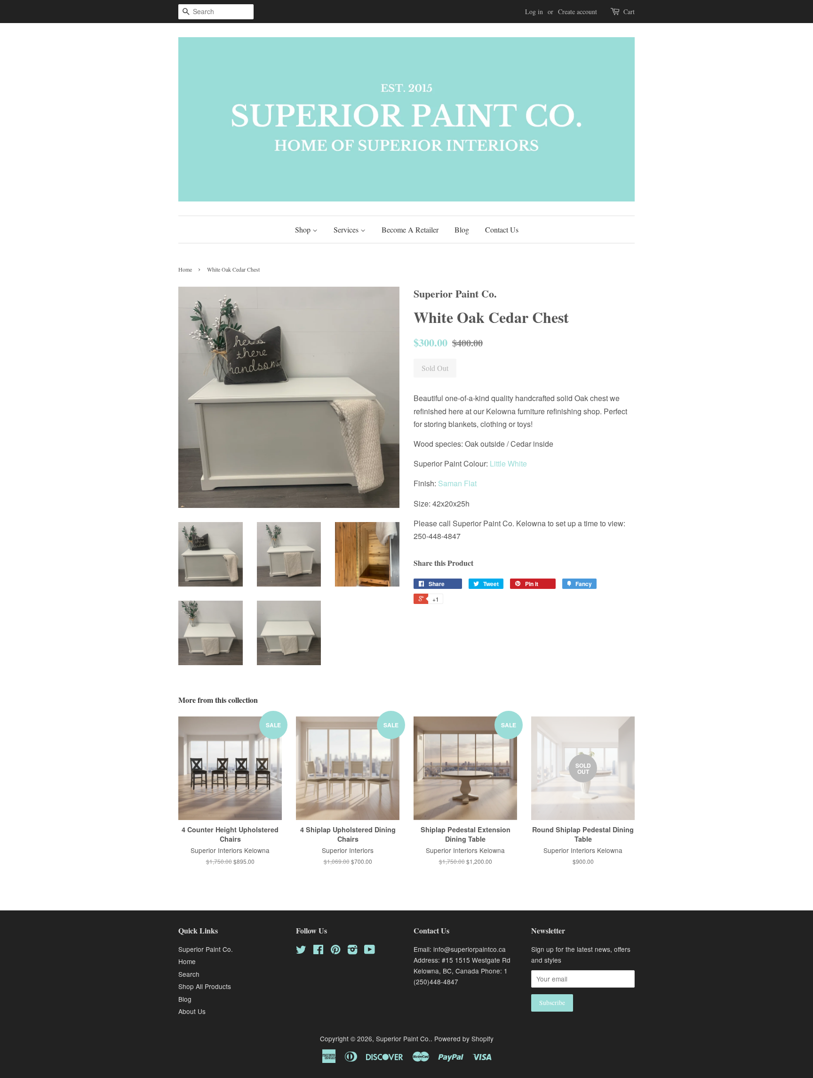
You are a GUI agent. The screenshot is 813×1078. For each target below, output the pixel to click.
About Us (192, 1011)
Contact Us (501, 229)
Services (347, 229)
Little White (508, 463)
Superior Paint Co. (205, 949)
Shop (303, 229)
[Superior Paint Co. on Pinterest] (335, 951)
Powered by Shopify (464, 1038)
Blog (461, 229)
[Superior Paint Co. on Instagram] (352, 951)
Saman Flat (457, 483)
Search (188, 974)
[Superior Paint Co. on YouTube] (369, 951)
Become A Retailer (410, 229)
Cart (629, 11)
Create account (577, 11)
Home (185, 269)
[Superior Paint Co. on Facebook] (318, 951)
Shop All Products (204, 986)
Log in (534, 11)
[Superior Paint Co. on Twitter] (301, 951)
